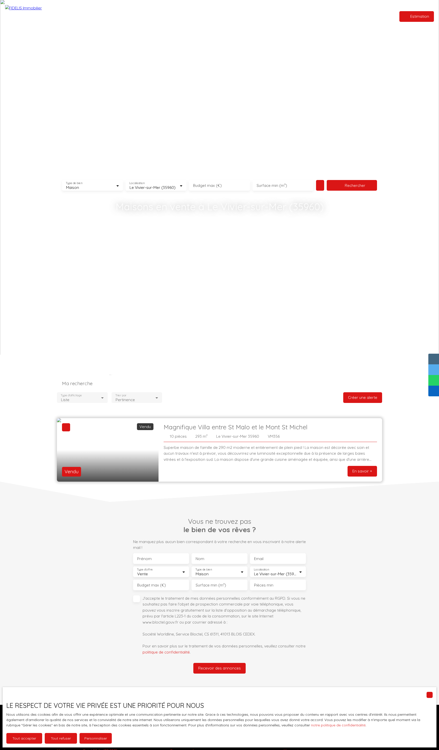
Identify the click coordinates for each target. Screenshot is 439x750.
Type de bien (74, 183)
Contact (244, 16)
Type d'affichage (71, 395)
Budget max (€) (207, 185)
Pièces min (263, 585)
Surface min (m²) (272, 185)
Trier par (120, 395)
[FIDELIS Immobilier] (32, 16)
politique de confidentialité (166, 652)
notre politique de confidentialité (338, 725)
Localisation (137, 183)
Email (258, 558)
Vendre (226, 16)
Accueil (191, 16)
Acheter (209, 16)
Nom (200, 558)
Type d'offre (145, 569)
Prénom (144, 558)
